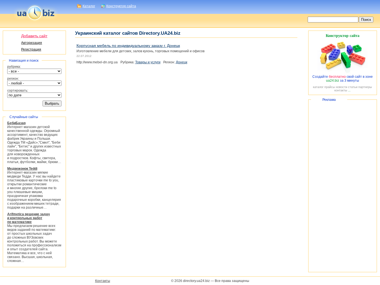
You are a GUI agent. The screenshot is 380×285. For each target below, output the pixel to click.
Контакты (102, 281)
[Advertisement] (342, 185)
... (349, 90)
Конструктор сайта (121, 6)
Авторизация (31, 43)
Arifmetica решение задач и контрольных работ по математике (28, 218)
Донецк (181, 62)
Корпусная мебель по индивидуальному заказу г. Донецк (128, 45)
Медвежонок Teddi (22, 169)
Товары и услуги (148, 62)
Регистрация (31, 49)
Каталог (89, 6)
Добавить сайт (34, 36)
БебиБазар (16, 123)
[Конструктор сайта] (342, 73)
